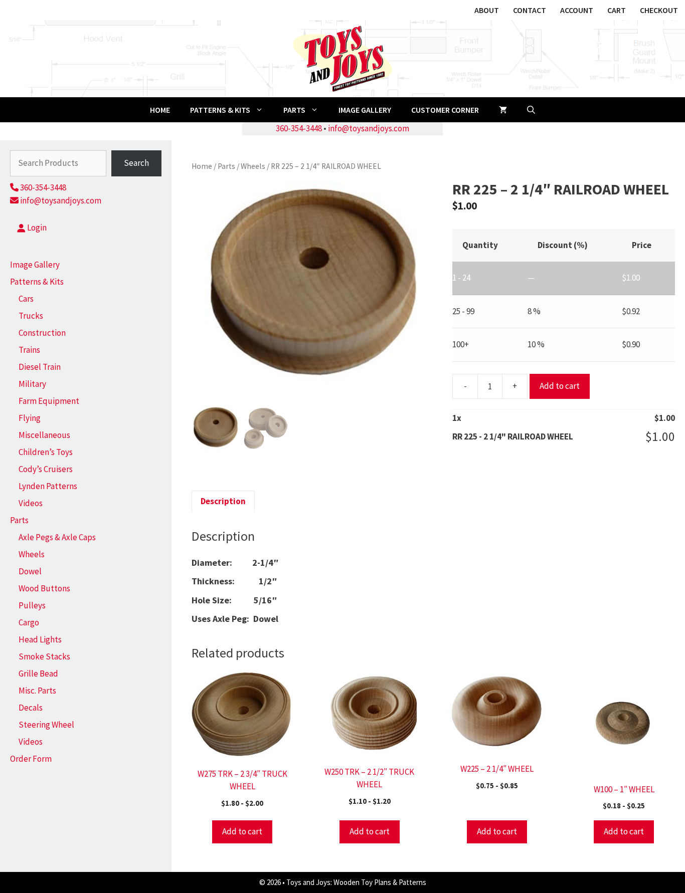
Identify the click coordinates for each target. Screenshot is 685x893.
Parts (294, 110)
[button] (531, 109)
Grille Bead (38, 673)
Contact (529, 10)
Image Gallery (364, 110)
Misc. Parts (37, 690)
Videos (31, 503)
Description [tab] (223, 501)
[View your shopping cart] (503, 109)
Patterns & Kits (220, 110)
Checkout (659, 10)
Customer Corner (445, 110)
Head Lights (40, 639)
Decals (31, 707)
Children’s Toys (46, 452)
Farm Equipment (49, 400)
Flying (30, 417)
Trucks (31, 315)
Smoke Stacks (44, 656)
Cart (616, 10)
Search (136, 162)
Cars (26, 298)
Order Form (31, 758)
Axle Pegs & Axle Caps (57, 537)
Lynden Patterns (48, 486)
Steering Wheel (46, 724)
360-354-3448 (299, 128)
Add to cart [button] (242, 831)
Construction (42, 332)
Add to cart (560, 385)
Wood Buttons (44, 588)
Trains (29, 349)
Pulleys (32, 605)
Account (576, 10)
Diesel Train (40, 366)
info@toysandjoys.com (368, 128)
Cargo (29, 622)
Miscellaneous (44, 434)
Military (32, 383)
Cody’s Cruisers (46, 469)
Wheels (253, 166)
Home (160, 110)
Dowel (30, 571)
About (486, 10)
